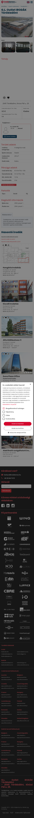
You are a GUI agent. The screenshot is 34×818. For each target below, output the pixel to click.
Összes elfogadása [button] (18, 424)
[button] (17, 432)
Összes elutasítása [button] (18, 428)
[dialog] (17, 409)
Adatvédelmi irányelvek (9, 404)
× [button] (30, 384)
